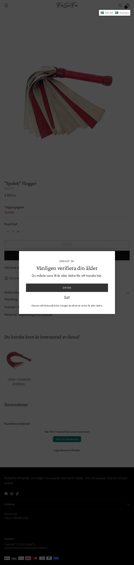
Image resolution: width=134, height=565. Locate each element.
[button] (114, 13)
